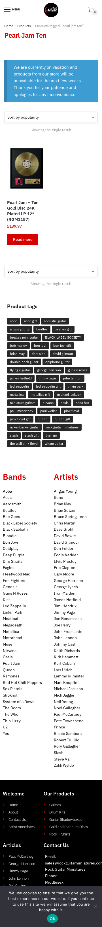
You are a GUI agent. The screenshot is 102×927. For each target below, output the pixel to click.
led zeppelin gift (48, 386)
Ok (52, 918)
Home (8, 26)
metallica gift (40, 394)
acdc (13, 321)
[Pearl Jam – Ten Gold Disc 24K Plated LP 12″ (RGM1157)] (27, 168)
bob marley (18, 345)
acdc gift (30, 321)
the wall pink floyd (24, 443)
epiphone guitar (57, 362)
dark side (39, 354)
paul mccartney (21, 411)
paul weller (48, 411)
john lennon (72, 378)
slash (14, 435)
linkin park (75, 386)
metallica (17, 394)
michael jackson (69, 394)
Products (24, 26)
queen (43, 419)
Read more (23, 239)
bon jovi (40, 345)
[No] (95, 906)
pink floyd (71, 411)
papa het (82, 403)
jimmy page (47, 378)
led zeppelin (19, 386)
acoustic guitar (55, 321)
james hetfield (21, 378)
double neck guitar (24, 362)
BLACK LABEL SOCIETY (63, 337)
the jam (51, 435)
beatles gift (63, 329)
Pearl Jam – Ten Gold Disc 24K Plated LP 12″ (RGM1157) (23, 211)
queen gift (62, 419)
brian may (17, 354)
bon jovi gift (62, 345)
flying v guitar (20, 370)
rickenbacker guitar (24, 427)
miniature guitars (22, 403)
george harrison (49, 370)
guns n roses (78, 370)
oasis (65, 403)
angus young (19, 329)
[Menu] (7, 10)
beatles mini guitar (24, 337)
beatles (42, 329)
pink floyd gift (20, 419)
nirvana (48, 403)
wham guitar (54, 443)
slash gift (32, 435)
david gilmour (63, 354)
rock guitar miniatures (62, 427)
